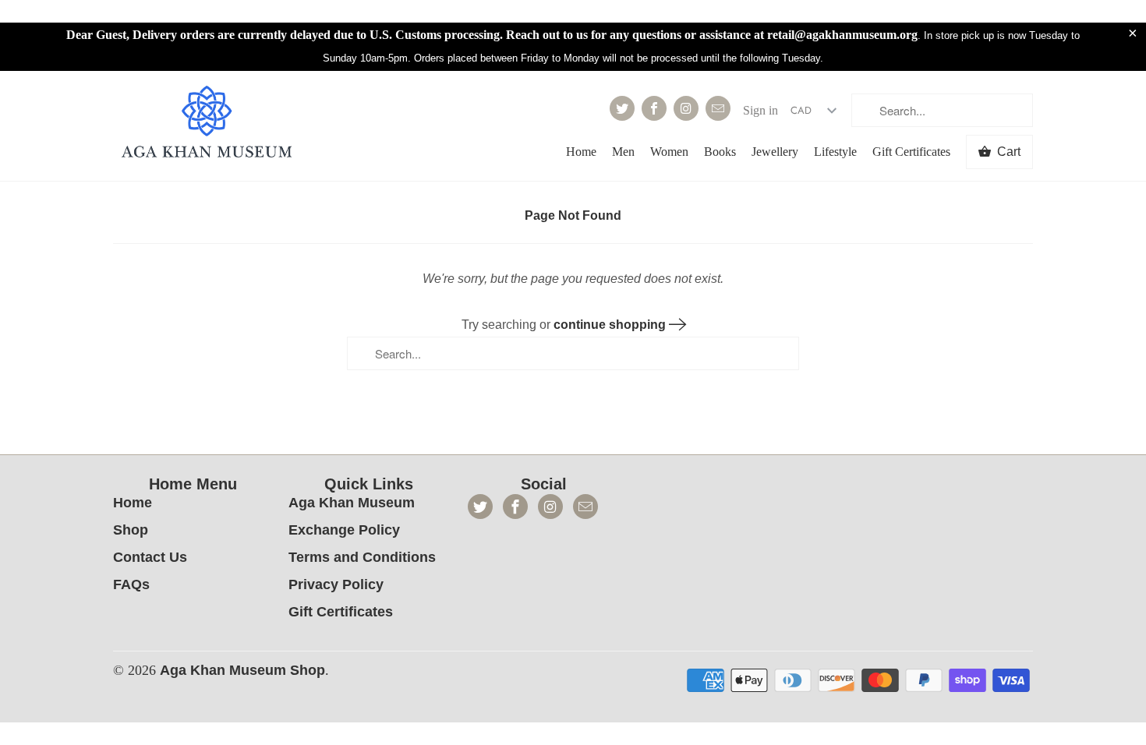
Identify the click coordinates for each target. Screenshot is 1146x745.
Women (669, 151)
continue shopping (611, 324)
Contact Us (150, 557)
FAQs (131, 584)
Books (720, 151)
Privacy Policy (336, 584)
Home (581, 151)
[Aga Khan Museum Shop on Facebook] (654, 108)
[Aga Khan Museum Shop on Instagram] (686, 108)
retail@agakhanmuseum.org (842, 34)
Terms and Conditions (362, 557)
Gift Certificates (911, 151)
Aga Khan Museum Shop (242, 670)
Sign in (760, 110)
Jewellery (775, 151)
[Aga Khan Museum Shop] (206, 123)
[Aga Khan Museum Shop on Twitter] (622, 108)
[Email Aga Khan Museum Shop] (718, 108)
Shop (130, 530)
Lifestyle (835, 151)
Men (623, 151)
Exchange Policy (344, 530)
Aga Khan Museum (351, 502)
